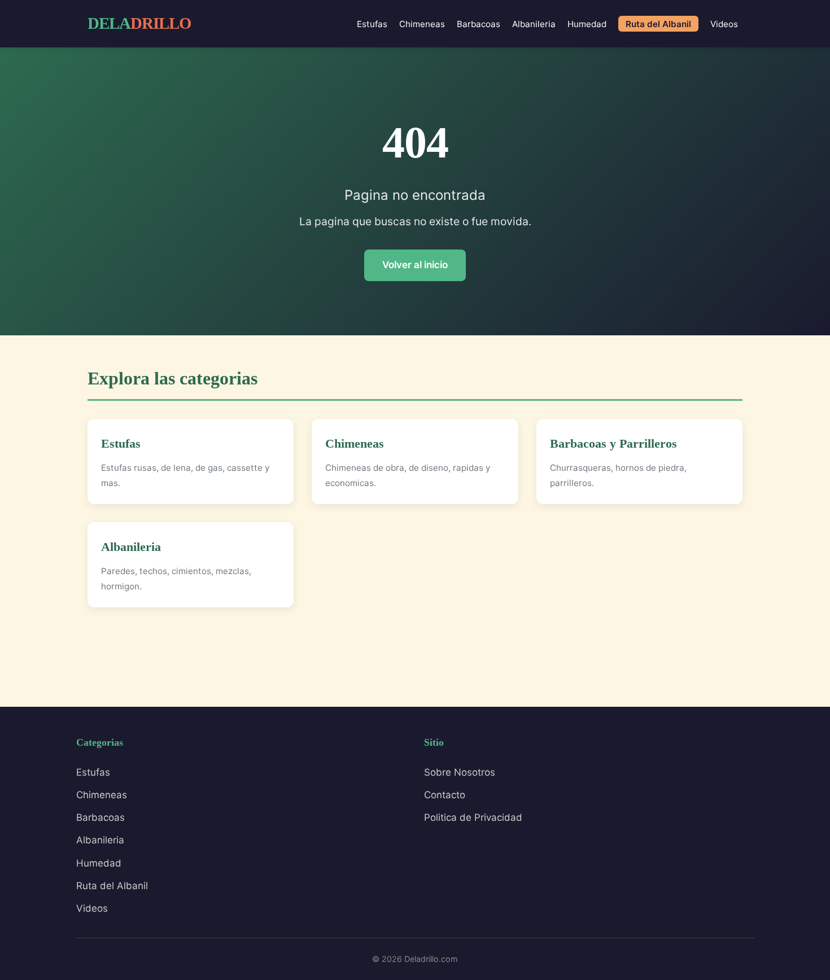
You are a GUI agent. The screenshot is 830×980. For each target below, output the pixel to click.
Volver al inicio (415, 264)
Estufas (372, 24)
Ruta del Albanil (658, 24)
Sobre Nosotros (459, 772)
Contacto (444, 794)
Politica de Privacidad (473, 817)
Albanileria (534, 24)
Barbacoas (478, 24)
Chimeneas (422, 24)
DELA (139, 23)
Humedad (586, 24)
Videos (724, 24)
